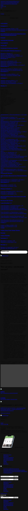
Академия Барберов (9, 2)
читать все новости (5, 413)
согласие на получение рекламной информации (15, 471)
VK (5, 6)
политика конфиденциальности (11, 468)
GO (1, 7)
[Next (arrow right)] (2, 496)
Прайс (7, 3)
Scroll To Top (4, 493)
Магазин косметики (8, 460)
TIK (7, 424)
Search (16, 476)
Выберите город (5, 1)
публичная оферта (7, 472)
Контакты (14, 3)
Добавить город (5, 251)
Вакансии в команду (8, 457)
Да (1, 13)
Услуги (10, 3)
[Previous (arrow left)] (1, 496)
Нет (3, 13)
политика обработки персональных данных (14, 470)
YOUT (2, 6)
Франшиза (11, 1)
